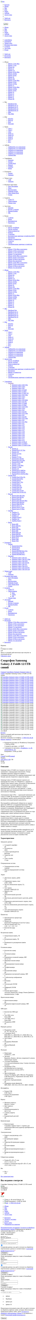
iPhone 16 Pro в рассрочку (16, 257)
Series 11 (10, 133)
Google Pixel (12, 163)
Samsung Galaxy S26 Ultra (20, 385)
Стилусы (11, 241)
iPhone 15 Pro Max (13, 80)
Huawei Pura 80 (16, 499)
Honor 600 (15, 531)
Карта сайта (8, 1223)
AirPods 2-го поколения (15, 153)
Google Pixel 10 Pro (18, 490)
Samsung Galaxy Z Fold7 (19, 390)
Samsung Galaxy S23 (18, 415)
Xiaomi (10, 162)
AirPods (6, 13)
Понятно (3, 1318)
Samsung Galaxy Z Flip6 (19, 405)
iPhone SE (11, 99)
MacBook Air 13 (13, 105)
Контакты (7, 20)
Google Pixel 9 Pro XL (18, 477)
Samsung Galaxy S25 (18, 398)
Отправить (4, 1252)
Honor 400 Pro (16, 526)
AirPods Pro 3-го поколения (16, 147)
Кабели (10, 232)
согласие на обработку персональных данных (15, 1312)
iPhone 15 (11, 85)
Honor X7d (15, 537)
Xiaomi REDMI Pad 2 (18, 554)
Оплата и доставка (10, 1219)
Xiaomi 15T (15, 452)
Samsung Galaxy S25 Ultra (20, 395)
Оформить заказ (6, 656)
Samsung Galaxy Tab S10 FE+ (21, 568)
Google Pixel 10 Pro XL (19, 492)
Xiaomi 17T (15, 469)
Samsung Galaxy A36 (18, 432)
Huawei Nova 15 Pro (18, 507)
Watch (6, 11)
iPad (5, 10)
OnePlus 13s (15, 519)
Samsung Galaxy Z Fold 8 (19, 443)
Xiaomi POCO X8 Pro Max (20, 474)
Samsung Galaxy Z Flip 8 (19, 442)
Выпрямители (12, 221)
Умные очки (12, 203)
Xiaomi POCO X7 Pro (18, 450)
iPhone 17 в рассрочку (15, 254)
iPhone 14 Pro (12, 90)
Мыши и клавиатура (14, 239)
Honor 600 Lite (16, 532)
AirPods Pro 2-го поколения (16, 148)
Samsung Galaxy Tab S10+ (20, 561)
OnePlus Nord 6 (16, 517)
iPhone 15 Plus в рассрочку (16, 266)
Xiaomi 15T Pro (16, 453)
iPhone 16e (11, 79)
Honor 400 (15, 524)
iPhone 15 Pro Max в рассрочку (17, 262)
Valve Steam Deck (13, 193)
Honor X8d (15, 539)
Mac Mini (11, 114)
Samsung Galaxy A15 (18, 440)
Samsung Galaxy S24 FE (19, 412)
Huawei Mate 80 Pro (18, 504)
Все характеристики (7, 1176)
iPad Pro (10, 118)
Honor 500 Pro (16, 529)
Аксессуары (8, 15)
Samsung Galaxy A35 (18, 433)
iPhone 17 (11, 69)
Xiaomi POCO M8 (17, 462)
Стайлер (10, 217)
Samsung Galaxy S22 (18, 420)
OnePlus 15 (15, 512)
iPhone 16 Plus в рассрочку (16, 259)
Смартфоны (8, 40)
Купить (3, 732)
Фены (10, 219)
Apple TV (11, 199)
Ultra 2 (10, 130)
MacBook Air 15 (13, 107)
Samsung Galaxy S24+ (18, 408)
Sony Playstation (13, 186)
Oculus (10, 195)
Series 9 (10, 137)
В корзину (4, 1188)
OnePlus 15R (16, 514)
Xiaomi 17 (15, 455)
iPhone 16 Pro (12, 75)
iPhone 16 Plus (12, 74)
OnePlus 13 (15, 516)
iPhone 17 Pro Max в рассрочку (17, 249)
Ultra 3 (10, 128)
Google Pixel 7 (16, 484)
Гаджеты (7, 46)
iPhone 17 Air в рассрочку (16, 252)
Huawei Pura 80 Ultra (18, 495)
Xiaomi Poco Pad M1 (18, 552)
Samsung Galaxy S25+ (18, 396)
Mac (5, 8)
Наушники (11, 237)
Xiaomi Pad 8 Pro (17, 546)
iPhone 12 (11, 95)
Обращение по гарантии (12, 1224)
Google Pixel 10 (16, 489)
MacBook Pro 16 (13, 110)
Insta (13, 593)
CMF (9, 180)
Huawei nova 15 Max (18, 509)
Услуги (6, 1221)
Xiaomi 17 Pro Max (17, 465)
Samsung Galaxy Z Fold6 (19, 403)
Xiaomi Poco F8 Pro (18, 458)
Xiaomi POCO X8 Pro (18, 472)
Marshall (10, 208)
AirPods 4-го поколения (15, 150)
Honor (10, 168)
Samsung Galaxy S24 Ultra (20, 406)
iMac (9, 112)
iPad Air (10, 120)
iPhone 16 (11, 77)
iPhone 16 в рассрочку (15, 261)
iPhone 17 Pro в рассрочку (16, 251)
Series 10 (10, 135)
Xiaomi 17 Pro (16, 464)
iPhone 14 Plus (12, 89)
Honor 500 (15, 527)
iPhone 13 (11, 94)
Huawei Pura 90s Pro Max (19, 500)
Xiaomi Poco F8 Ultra (18, 460)
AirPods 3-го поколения (15, 152)
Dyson (6, 50)
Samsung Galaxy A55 (18, 428)
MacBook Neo (12, 104)
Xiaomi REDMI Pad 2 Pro (19, 551)
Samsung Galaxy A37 (18, 430)
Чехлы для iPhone (13, 227)
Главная (3, 672)
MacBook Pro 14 (13, 109)
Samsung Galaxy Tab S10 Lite (21, 569)
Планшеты (7, 41)
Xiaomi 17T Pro (16, 457)
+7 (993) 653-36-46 (27, 738)
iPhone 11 (11, 97)
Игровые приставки (10, 45)
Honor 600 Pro (16, 534)
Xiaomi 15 (15, 448)
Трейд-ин (7, 18)
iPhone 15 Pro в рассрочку (16, 264)
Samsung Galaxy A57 (18, 425)
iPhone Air (11, 67)
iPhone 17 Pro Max (13, 63)
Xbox (9, 188)
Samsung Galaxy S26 (18, 388)
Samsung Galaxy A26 (18, 435)
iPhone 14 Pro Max (13, 87)
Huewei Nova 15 (17, 505)
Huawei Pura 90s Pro (18, 502)
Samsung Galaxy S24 (18, 410)
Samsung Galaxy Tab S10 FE (20, 562)
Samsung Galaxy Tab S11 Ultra (21, 559)
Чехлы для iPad (13, 229)
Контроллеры (12, 190)
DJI (13, 596)
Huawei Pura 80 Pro (18, 497)
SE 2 (9, 142)
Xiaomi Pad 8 (16, 547)
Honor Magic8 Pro (17, 536)
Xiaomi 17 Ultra (16, 467)
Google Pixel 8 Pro (17, 479)
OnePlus (10, 167)
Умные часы (8, 43)
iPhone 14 (11, 92)
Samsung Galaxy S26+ (18, 386)
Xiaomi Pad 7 (16, 549)
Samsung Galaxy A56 (18, 427)
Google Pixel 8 (16, 480)
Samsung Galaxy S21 (18, 423)
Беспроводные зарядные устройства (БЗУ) (21, 236)
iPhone (6, 6)
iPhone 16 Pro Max (13, 72)
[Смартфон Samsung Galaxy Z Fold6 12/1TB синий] (17, 677)
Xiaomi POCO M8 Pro (18, 470)
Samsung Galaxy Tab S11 (19, 557)
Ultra (9, 132)
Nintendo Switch (13, 191)
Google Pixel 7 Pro (17, 482)
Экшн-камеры (12, 201)
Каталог (7, 4)
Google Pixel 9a (16, 485)
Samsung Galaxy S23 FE (19, 417)
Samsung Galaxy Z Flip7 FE (20, 393)
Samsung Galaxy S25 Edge (20, 400)
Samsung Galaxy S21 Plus (19, 422)
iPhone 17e (11, 70)
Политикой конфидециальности (15, 1315)
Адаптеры (11, 234)
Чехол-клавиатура (13, 231)
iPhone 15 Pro (12, 82)
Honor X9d (15, 541)
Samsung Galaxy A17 (18, 438)
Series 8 (10, 138)
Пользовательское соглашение (10, 1227)
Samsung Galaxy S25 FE (19, 401)
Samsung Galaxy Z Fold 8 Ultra (21, 445)
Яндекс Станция (13, 209)
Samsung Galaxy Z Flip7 (19, 391)
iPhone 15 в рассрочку (15, 267)
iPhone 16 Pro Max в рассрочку (17, 256)
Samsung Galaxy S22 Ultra (20, 418)
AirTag (10, 242)
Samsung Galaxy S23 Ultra (20, 413)
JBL (9, 213)
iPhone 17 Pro (12, 65)
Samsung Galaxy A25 (18, 437)
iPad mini (11, 124)
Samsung (10, 160)
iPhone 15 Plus (12, 84)
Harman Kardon (13, 211)
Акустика (7, 48)
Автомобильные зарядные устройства (20, 244)
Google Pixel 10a (17, 487)
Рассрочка (7, 55)
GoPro (14, 594)
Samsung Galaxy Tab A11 (19, 564)
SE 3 (9, 140)
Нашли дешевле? (6, 739)
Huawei (10, 165)
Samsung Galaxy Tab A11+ (20, 566)
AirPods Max (12, 155)
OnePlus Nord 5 (16, 521)
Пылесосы (11, 222)
